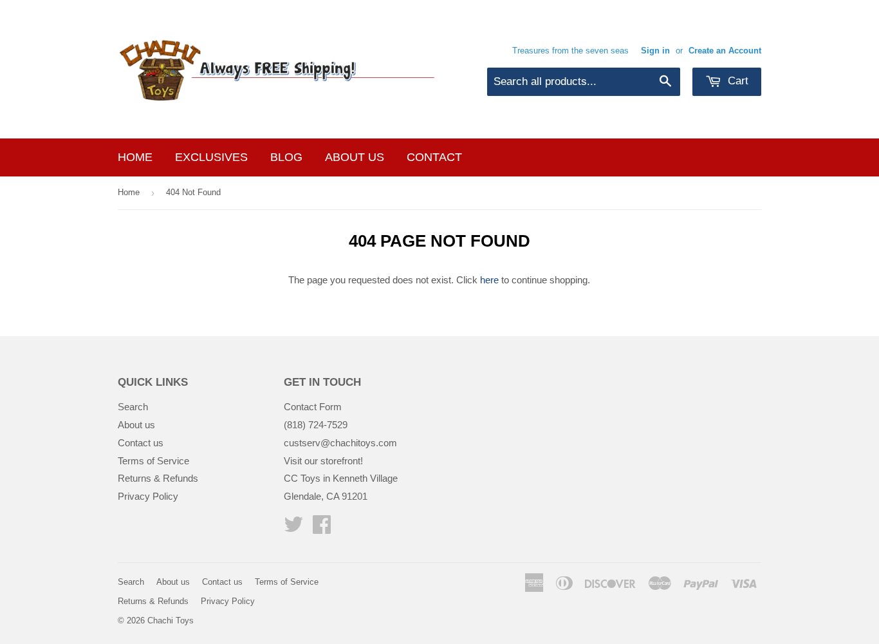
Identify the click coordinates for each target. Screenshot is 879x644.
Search (133, 406)
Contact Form (313, 406)
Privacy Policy (148, 496)
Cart (736, 81)
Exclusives (211, 157)
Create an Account (725, 50)
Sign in (655, 50)
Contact (434, 157)
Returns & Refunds (158, 478)
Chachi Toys (170, 620)
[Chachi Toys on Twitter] (293, 528)
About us (354, 157)
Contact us (140, 442)
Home (135, 157)
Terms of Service (153, 460)
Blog (286, 157)
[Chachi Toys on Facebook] (321, 528)
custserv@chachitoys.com (340, 442)
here (489, 279)
